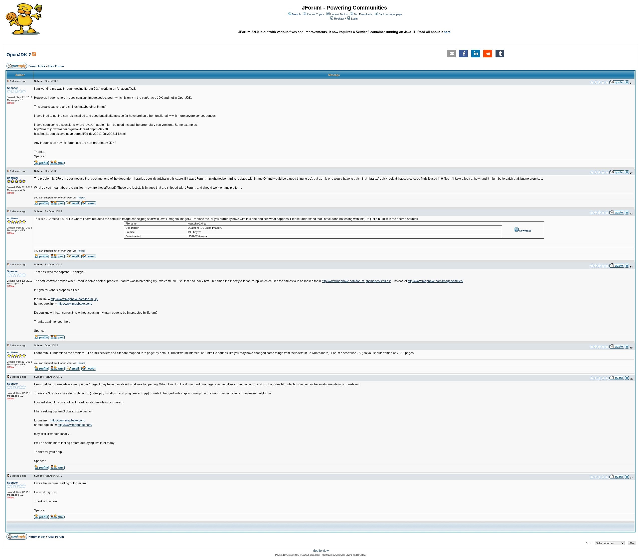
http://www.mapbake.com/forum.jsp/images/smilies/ (356, 281)
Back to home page (390, 14)
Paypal (81, 197)
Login (354, 18)
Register (339, 18)
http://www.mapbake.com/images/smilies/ (435, 281)
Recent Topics (315, 14)
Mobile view (320, 550)
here (447, 32)
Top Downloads (363, 14)
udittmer (12, 177)
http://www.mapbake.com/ (75, 303)
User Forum (56, 66)
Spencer (12, 87)
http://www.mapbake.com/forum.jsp (74, 299)
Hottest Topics (339, 14)
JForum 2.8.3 (293, 554)
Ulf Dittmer (361, 554)
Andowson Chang (343, 554)
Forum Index (37, 66)
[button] (451, 53)
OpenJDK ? (19, 54)
